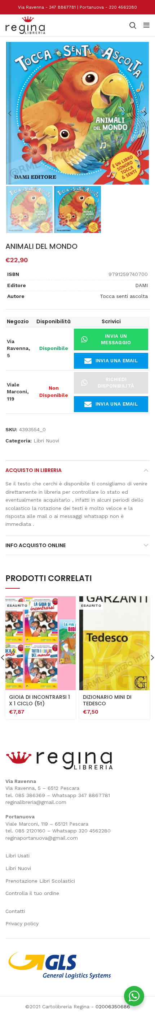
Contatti (15, 911)
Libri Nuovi (46, 440)
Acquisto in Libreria (33, 470)
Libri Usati (17, 855)
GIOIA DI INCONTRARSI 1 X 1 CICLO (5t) (39, 700)
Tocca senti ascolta (124, 296)
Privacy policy (22, 923)
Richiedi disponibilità (116, 383)
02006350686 (113, 1006)
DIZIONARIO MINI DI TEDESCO (107, 700)
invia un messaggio (116, 339)
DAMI (141, 285)
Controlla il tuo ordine (32, 893)
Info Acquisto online (35, 545)
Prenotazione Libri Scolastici (40, 881)
